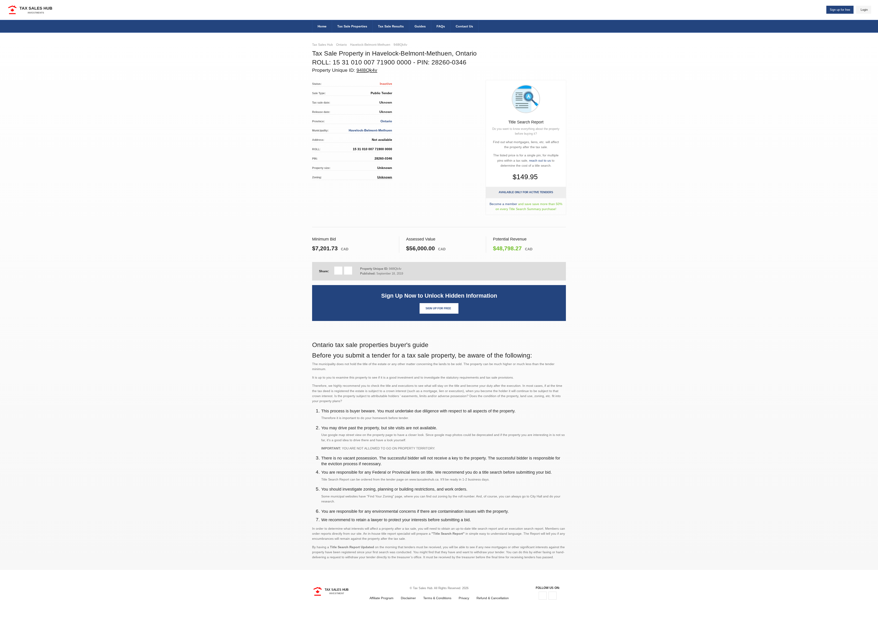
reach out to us (540, 160)
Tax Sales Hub (322, 44)
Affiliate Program (381, 598)
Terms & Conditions (437, 598)
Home (322, 26)
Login (864, 9)
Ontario (341, 44)
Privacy (464, 598)
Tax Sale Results (391, 26)
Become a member (503, 204)
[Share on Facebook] (338, 271)
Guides (420, 26)
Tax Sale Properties (352, 26)
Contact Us (464, 26)
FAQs (440, 26)
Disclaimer (408, 598)
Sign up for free (840, 9)
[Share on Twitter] (348, 271)
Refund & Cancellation (492, 598)
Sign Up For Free (438, 308)
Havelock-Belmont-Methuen (370, 44)
